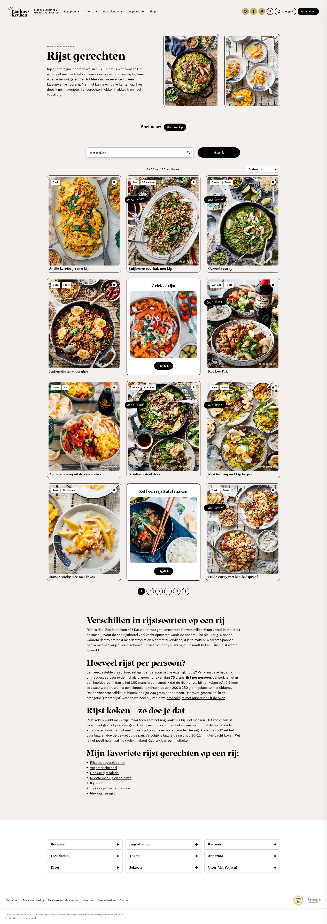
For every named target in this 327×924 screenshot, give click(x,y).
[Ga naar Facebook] (253, 11)
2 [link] (150, 591)
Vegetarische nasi (103, 767)
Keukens (215, 844)
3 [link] (159, 591)
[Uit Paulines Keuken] (18, 11)
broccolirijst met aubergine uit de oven (196, 697)
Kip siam (96, 783)
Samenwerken (107, 900)
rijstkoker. (181, 740)
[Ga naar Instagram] (245, 11)
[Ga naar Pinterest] (261, 11)
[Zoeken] (270, 11)
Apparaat (215, 856)
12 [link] (176, 591)
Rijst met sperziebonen (107, 762)
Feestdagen (60, 856)
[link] (185, 591)
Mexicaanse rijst (102, 793)
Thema (135, 856)
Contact (124, 900)
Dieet (55, 867)
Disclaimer (12, 900)
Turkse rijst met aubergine (110, 788)
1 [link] (141, 591)
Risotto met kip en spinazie (110, 778)
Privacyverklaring (33, 900)
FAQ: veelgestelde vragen (63, 900)
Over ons (88, 900)
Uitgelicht (164, 366)
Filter (217, 152)
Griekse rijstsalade (104, 772)
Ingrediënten (140, 844)
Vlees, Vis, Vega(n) (222, 867)
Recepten (58, 844)
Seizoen (135, 867)
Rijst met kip (175, 127)
